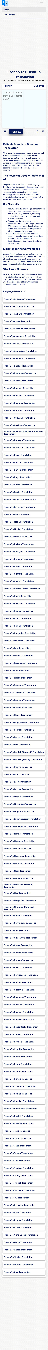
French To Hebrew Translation (18, 611)
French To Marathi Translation (18, 878)
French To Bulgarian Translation (19, 403)
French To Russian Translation (19, 1004)
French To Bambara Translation (19, 358)
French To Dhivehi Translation (18, 470)
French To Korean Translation (18, 737)
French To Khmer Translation (18, 715)
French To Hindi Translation (17, 618)
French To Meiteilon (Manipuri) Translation (18, 886)
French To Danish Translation (18, 462)
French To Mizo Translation (17, 893)
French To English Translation (18, 492)
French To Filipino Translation (18, 522)
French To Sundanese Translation (20, 1108)
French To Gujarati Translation (19, 581)
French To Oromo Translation (18, 945)
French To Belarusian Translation (20, 373)
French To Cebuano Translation (19, 418)
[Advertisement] (24, 44)
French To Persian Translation (18, 960)
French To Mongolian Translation (20, 901)
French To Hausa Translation (18, 596)
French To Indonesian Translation (20, 663)
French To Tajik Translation (17, 1131)
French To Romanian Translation (20, 997)
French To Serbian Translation (19, 1042)
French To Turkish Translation (18, 1183)
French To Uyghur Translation (18, 1220)
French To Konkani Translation (19, 730)
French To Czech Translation (18, 455)
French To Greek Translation (18, 566)
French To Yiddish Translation (18, 1257)
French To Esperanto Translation (20, 499)
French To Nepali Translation (18, 915)
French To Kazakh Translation (18, 707)
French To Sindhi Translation (18, 1064)
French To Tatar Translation (18, 1138)
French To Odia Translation (17, 930)
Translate (16, 131)
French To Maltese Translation (19, 863)
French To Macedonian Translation (21, 826)
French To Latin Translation (17, 782)
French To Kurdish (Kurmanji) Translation (24, 752)
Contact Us (9, 14)
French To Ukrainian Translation (19, 1205)
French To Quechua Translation (19, 990)
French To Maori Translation (17, 871)
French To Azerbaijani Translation (20, 351)
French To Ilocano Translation (18, 655)
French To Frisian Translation (18, 537)
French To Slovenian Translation (20, 1086)
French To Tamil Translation (17, 1146)
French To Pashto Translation (18, 952)
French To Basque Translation (18, 366)
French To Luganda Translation (19, 811)
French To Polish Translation (18, 967)
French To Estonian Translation (19, 507)
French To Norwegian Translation (20, 923)
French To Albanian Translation (19, 306)
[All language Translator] (6, 3)
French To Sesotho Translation (19, 1049)
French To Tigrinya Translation (19, 1168)
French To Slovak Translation (18, 1079)
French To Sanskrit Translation (19, 1019)
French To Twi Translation (16, 1198)
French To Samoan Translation (19, 1012)
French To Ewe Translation (17, 514)
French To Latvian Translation (18, 789)
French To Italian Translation (18, 678)
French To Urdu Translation (17, 1212)
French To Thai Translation (17, 1160)
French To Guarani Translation (19, 574)
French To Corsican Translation (19, 440)
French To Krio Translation (17, 745)
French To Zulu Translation (17, 1272)
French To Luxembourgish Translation (22, 819)
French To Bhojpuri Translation (19, 388)
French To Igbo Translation (17, 648)
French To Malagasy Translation (19, 841)
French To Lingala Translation (18, 797)
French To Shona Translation (18, 1056)
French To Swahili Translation (18, 1116)
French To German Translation (19, 559)
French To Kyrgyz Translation (18, 767)
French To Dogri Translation (17, 477)
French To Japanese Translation (20, 685)
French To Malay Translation (18, 849)
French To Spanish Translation (19, 1101)
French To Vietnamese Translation (21, 1235)
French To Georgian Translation (19, 551)
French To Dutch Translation (18, 485)
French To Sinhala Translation (18, 1071)
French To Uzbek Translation (18, 1227)
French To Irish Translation (17, 670)
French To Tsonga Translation (18, 1175)
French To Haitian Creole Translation (22, 589)
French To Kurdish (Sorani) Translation (23, 759)
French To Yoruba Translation (18, 1264)
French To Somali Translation (18, 1094)
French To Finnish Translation (18, 529)
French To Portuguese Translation (21, 975)
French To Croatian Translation (19, 447)
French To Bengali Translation (18, 381)
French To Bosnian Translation (19, 395)
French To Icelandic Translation (19, 641)
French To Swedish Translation (19, 1123)
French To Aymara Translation (18, 343)
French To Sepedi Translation (18, 1034)
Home (6, 10)
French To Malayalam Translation (20, 856)
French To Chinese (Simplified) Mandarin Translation (23, 432)
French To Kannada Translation (19, 700)
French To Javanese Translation (20, 693)
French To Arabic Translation (18, 321)
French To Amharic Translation (19, 314)
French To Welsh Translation (18, 1242)
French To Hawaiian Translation (19, 603)
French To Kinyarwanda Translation (21, 722)
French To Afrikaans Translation (20, 299)
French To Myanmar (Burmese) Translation (19, 908)
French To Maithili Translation (18, 834)
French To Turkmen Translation (19, 1190)
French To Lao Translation (17, 774)
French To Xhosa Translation (18, 1250)
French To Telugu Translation (18, 1153)
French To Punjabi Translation (18, 982)
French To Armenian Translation (19, 329)
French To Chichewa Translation (19, 425)
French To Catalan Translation (19, 410)
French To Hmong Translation (18, 626)
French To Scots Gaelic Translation (21, 1027)
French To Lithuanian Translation (20, 804)
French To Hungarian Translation (20, 633)
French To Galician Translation (19, 544)
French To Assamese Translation (20, 336)
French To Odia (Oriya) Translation (20, 938)
